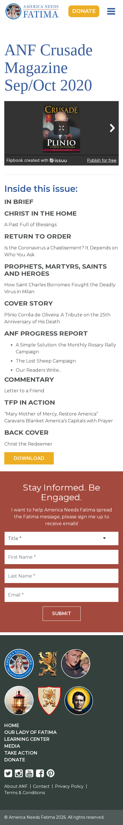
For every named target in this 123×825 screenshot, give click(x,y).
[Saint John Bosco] (78, 704)
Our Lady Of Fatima (30, 732)
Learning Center (26, 739)
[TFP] (48, 667)
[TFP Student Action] (50, 704)
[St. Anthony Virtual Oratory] (77, 667)
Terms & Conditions (24, 792)
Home (11, 725)
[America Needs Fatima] (20, 667)
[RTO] (20, 704)
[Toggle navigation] (111, 11)
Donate (84, 11)
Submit (61, 613)
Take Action (20, 753)
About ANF (15, 786)
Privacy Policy (69, 786)
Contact (41, 786)
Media (12, 746)
